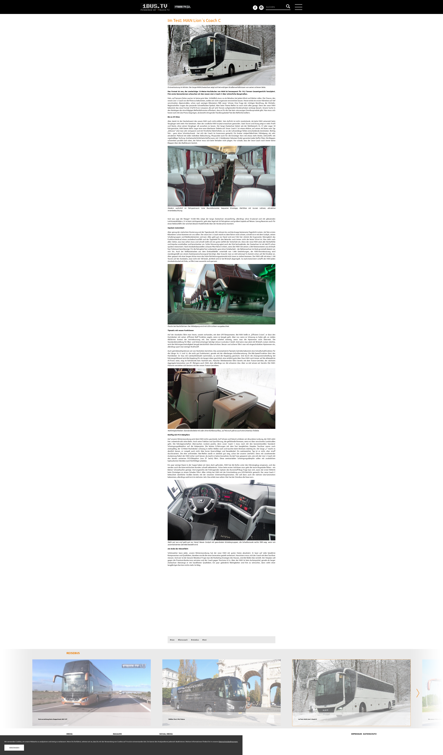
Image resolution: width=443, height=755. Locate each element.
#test (204, 640)
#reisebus (195, 640)
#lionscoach (183, 640)
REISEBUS (73, 653)
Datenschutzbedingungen (228, 741)
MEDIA (69, 734)
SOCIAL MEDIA (166, 734)
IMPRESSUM (356, 734)
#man (172, 640)
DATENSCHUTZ (370, 734)
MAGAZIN (117, 734)
